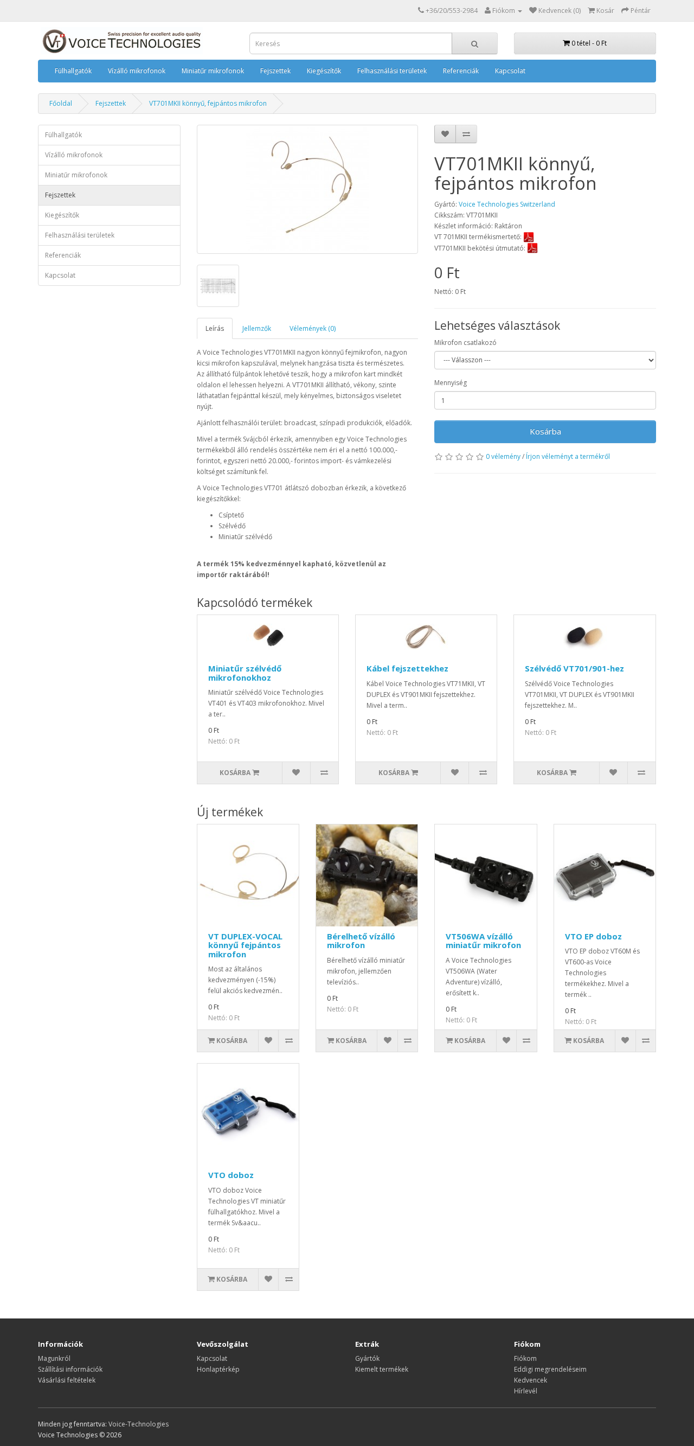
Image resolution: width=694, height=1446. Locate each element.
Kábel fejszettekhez (407, 668)
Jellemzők (256, 328)
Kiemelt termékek (381, 1369)
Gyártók (367, 1358)
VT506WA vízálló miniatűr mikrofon (483, 941)
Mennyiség (450, 382)
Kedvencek (530, 1380)
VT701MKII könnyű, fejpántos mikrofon (208, 103)
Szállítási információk (70, 1369)
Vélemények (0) (313, 328)
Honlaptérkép (218, 1369)
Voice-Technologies (138, 1424)
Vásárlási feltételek (66, 1380)
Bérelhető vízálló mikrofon (361, 941)
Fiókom (525, 1358)
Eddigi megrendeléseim (550, 1369)
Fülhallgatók (73, 70)
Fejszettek (275, 70)
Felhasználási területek (392, 70)
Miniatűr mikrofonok (213, 70)
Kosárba (545, 431)
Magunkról (54, 1358)
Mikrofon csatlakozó (465, 342)
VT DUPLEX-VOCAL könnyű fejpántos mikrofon (245, 945)
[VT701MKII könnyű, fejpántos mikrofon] (308, 189)
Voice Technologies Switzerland (507, 204)
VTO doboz (231, 1174)
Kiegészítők (324, 70)
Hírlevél (525, 1391)
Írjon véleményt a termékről (568, 456)
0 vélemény (503, 456)
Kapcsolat (510, 70)
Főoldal (60, 103)
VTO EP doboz (593, 936)
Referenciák (461, 70)
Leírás (214, 328)
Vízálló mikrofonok (136, 70)
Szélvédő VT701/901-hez (574, 668)
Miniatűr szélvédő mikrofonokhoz (244, 673)
